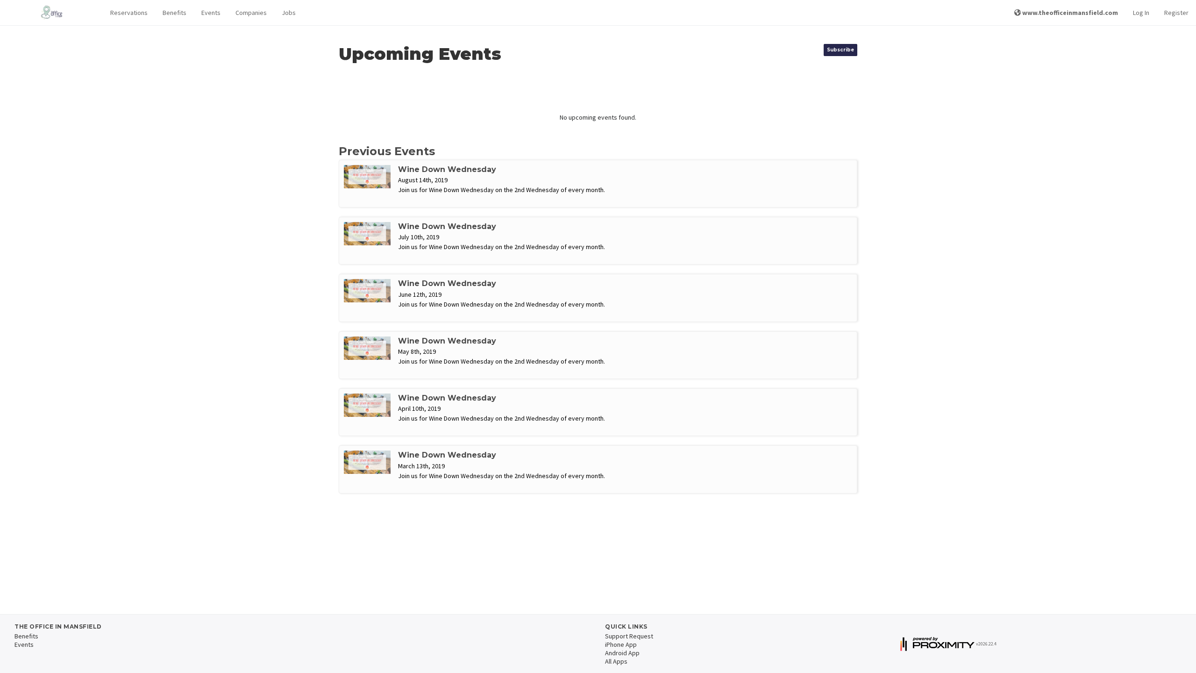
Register (1176, 12)
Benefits (174, 12)
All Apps (616, 661)
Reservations (129, 12)
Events (211, 12)
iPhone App (621, 644)
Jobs (289, 12)
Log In (1141, 12)
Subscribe (840, 50)
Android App (622, 653)
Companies (251, 12)
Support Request (629, 636)
